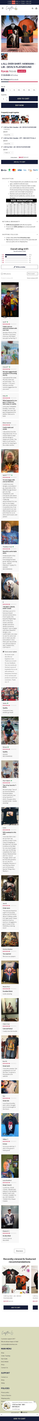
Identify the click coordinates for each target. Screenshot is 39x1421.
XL (14, 90)
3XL (24, 90)
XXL (19, 90)
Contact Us (4, 1367)
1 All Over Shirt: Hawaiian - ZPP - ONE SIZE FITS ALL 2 (19, 138)
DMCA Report (15, 1412)
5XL (34, 90)
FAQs (2, 1364)
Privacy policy (5, 1392)
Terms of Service (6, 1395)
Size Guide (4, 1358)
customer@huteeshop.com (9, 1344)
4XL (29, 90)
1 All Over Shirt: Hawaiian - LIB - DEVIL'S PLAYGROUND (19, 127)
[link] (7, 1406)
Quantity (4, 95)
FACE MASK (4, 1361)
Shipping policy (5, 1398)
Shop (2, 1353)
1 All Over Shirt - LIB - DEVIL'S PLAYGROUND (16, 147)
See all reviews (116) (20, 251)
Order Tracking (5, 1356)
